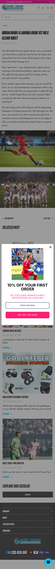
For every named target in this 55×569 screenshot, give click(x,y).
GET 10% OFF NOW (27, 315)
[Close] (50, 247)
